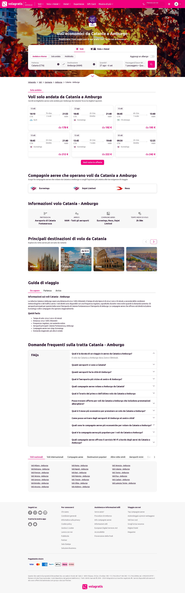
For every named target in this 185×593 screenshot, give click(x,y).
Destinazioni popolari (97, 457)
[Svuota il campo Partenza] (58, 64)
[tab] (80, 49)
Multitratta (69, 56)
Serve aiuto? (99, 512)
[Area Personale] (178, 4)
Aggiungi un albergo (139, 56)
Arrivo (58, 290)
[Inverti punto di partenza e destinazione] (64, 64)
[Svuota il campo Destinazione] (94, 64)
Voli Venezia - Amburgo (121, 466)
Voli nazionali (36, 457)
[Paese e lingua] (169, 4)
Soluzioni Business (68, 548)
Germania (48, 82)
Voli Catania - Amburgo (121, 469)
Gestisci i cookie (67, 528)
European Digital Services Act (106, 528)
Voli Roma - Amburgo (80, 466)
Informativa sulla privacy (70, 520)
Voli (40, 82)
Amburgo (58, 82)
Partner (64, 540)
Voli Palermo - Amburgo (81, 476)
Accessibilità (99, 532)
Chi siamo (65, 512)
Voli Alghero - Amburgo (81, 487)
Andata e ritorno (40, 56)
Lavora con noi (66, 532)
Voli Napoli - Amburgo (80, 469)
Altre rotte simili (118, 457)
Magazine (131, 532)
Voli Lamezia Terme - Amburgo (124, 483)
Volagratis (32, 82)
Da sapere (35, 290)
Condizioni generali (68, 516)
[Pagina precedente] (146, 241)
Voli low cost (133, 520)
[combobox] (46, 64)
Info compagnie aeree (103, 520)
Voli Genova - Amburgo (40, 480)
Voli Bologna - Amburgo (40, 469)
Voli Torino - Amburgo (120, 473)
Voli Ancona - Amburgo (40, 487)
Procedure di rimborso (103, 516)
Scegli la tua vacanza (136, 524)
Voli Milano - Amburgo (39, 466)
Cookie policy (66, 524)
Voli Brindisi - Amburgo (40, 483)
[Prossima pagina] (153, 241)
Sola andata (35, 90)
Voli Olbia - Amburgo (80, 483)
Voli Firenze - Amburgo (40, 473)
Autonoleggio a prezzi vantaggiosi (141, 516)
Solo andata (55, 56)
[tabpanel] (92, 128)
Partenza (48, 290)
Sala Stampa (66, 544)
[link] (49, 117)
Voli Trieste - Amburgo (80, 480)
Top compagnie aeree (136, 512)
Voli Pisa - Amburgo (119, 476)
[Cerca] (151, 64)
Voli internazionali (55, 457)
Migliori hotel (133, 528)
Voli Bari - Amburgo (79, 473)
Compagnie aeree (75, 457)
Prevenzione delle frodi (104, 536)
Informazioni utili (101, 524)
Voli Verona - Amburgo (39, 476)
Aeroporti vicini (136, 457)
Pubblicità (65, 536)
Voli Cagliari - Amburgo (121, 480)
